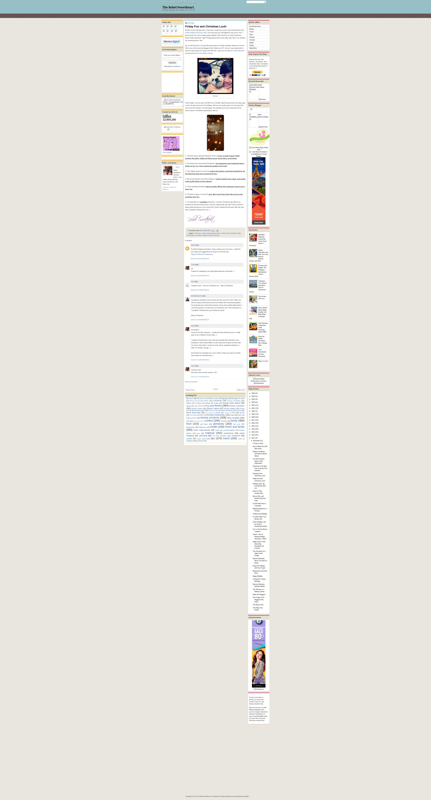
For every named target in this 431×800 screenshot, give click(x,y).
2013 (253, 432)
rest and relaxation (219, 436)
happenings (190, 427)
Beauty (251, 29)
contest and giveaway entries (211, 233)
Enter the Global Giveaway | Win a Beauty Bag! (262, 341)
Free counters (167, 152)
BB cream (189, 398)
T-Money (226, 412)
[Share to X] (215, 231)
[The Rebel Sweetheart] (172, 100)
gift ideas (204, 424)
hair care (236, 424)
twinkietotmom (196, 296)
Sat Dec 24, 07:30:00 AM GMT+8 (200, 290)
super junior (201, 439)
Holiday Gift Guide (211, 403)
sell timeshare (259, 716)
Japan (188, 406)
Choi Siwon (204, 401)
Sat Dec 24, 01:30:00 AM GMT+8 (200, 275)
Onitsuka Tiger (213, 410)
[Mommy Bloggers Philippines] (260, 145)
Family (251, 45)
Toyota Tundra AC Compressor (202, 254)
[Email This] (211, 231)
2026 (253, 393)
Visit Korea (193, 415)
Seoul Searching (193, 412)
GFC (222, 48)
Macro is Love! (263, 361)
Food (251, 34)
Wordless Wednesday (215, 415)
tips (213, 438)
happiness (202, 427)
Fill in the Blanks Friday (204, 53)
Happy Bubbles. (258, 576)
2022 (253, 405)
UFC (233, 413)
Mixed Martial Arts (198, 410)
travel (226, 438)
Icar (192, 281)
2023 (253, 402)
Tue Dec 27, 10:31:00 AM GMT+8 (200, 376)
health (213, 426)
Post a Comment (191, 382)
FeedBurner (176, 66)
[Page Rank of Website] (172, 127)
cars (187, 421)
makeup (209, 432)
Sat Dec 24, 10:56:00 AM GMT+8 (200, 319)
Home (165, 2)
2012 (253, 435)
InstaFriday (237, 51)
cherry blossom (197, 421)
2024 (253, 399)
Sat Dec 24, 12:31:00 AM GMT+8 (200, 258)
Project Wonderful (227, 410)
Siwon (218, 413)
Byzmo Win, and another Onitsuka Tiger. (259, 498)
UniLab (241, 413)
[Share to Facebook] (217, 231)
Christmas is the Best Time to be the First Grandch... (260, 468)
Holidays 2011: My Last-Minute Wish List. (259, 486)
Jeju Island (198, 406)
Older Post (241, 390)
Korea (218, 405)
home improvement (202, 430)
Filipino (188, 403)
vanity (240, 439)
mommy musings (213, 235)
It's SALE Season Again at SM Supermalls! (258, 461)
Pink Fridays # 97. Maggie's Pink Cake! (259, 600)
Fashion (252, 37)
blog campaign (233, 418)
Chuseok (230, 401)
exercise (224, 421)
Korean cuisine (196, 408)
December (256, 440)
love (198, 433)
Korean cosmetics (236, 406)
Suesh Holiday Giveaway (194, 33)
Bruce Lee (193, 401)
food (188, 423)
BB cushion (214, 398)
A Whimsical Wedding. (260, 514)
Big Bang (225, 398)
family (223, 233)
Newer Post (190, 390)
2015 (253, 426)
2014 (253, 429)
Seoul (239, 410)
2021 (253, 408)
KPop (207, 406)
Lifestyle (252, 40)
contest (209, 420)
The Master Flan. (258, 605)
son (196, 166)
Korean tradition (230, 408)
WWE (202, 415)
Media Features (182, 2)
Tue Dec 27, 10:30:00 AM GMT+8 (200, 359)
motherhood (228, 433)
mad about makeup (201, 235)
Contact (193, 2)
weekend (200, 441)
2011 (253, 438)
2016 (253, 423)
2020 (253, 411)
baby (232, 415)
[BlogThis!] (213, 231)
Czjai (177, 167)
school (189, 438)
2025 (253, 396)
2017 (253, 420)
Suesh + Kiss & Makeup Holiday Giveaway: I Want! (259, 537)
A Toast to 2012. (258, 443)
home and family (234, 426)
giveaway (218, 423)
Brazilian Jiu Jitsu (238, 398)
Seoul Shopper (209, 412)
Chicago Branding (225, 796)
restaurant (236, 436)
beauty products (210, 417)
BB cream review (202, 398)
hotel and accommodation (225, 430)
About (172, 2)
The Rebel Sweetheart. (178, 7)
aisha (193, 245)
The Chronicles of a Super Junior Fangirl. (259, 553)
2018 (253, 417)
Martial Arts (253, 48)
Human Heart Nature (231, 403)
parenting (203, 436)
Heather (241, 45)
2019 (253, 414)
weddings (189, 441)
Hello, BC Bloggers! (259, 594)
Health (251, 43)
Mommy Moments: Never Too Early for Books (260, 561)
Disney (238, 401)
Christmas (197, 233)
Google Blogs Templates (241, 796)
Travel (251, 32)
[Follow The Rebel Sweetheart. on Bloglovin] (172, 44)
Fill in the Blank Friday (233, 233)
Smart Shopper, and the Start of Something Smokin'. (260, 524)
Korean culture (213, 408)
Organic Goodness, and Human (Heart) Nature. (260, 454)
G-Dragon (199, 403)
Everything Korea (255, 26)
